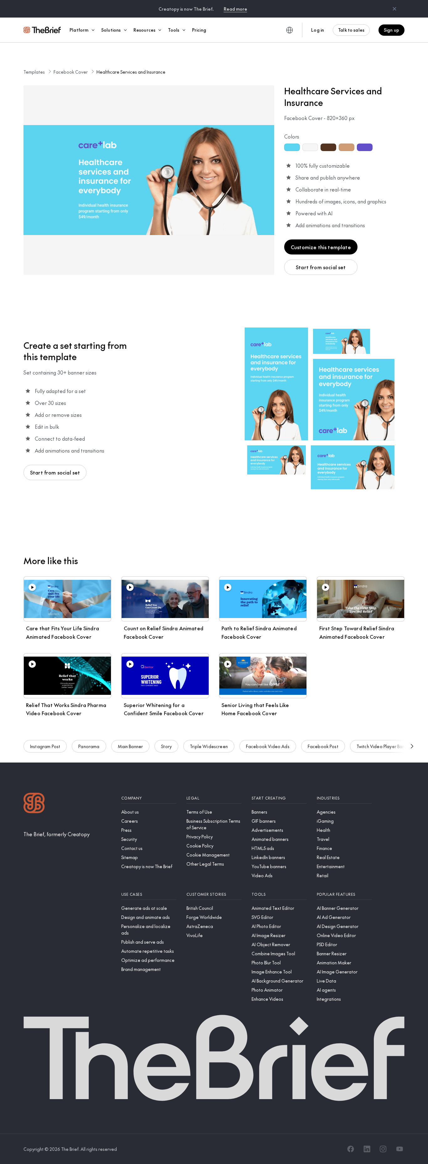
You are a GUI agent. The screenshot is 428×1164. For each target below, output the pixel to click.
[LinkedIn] (367, 1149)
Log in (317, 30)
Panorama (88, 746)
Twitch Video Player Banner (384, 746)
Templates (34, 72)
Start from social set (321, 267)
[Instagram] (383, 1149)
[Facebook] (351, 1149)
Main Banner (130, 746)
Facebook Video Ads (268, 746)
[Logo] (34, 804)
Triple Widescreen (209, 746)
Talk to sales (351, 30)
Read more (235, 9)
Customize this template (321, 247)
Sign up (391, 30)
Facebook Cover (71, 72)
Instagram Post (45, 746)
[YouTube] (399, 1149)
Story (166, 746)
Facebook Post (323, 746)
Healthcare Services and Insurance (131, 72)
